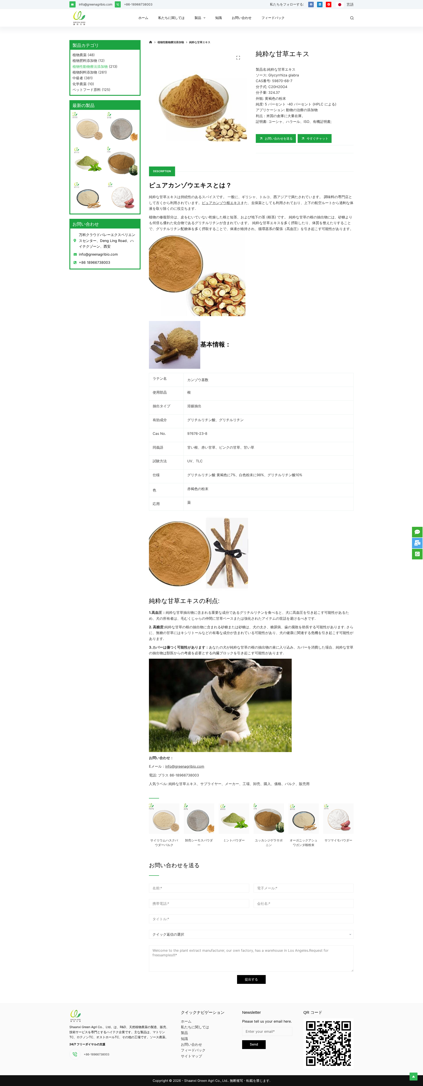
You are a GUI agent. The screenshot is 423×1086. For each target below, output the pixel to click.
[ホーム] (150, 42)
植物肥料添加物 (84, 60)
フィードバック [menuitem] (273, 18)
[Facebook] (311, 4)
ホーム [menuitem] (143, 18)
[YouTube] (328, 4)
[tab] (162, 171)
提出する (251, 979)
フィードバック (193, 1050)
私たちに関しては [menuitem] (171, 18)
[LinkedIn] (320, 4)
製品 (184, 1033)
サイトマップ (191, 1056)
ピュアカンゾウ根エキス (221, 203)
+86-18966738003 (138, 4)
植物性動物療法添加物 (90, 66)
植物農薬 (79, 55)
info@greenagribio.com (95, 4)
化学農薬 (79, 84)
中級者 (77, 78)
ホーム (186, 1021)
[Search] (352, 18)
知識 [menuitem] (218, 18)
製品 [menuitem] (198, 18)
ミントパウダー (234, 840)
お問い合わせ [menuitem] (242, 18)
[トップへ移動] (413, 1076)
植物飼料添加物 (84, 72)
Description (162, 171)
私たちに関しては (195, 1027)
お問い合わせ (191, 1044)
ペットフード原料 (86, 89)
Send (254, 1044)
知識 (184, 1038)
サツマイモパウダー (338, 840)
